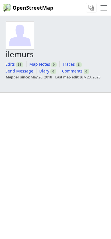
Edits (10, 64)
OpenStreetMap (33, 7)
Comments (72, 71)
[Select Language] (91, 8)
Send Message (19, 71)
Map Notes (39, 64)
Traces (69, 64)
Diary (44, 71)
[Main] (104, 8)
